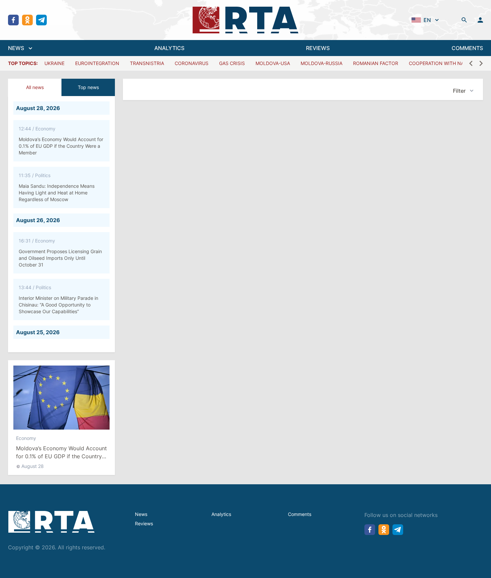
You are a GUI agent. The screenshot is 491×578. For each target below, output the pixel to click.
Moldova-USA (273, 63)
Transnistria (147, 63)
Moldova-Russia (321, 63)
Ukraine (54, 63)
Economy (26, 438)
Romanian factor (375, 63)
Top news (88, 87)
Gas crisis (232, 63)
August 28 (32, 466)
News (141, 514)
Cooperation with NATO (439, 63)
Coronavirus (191, 63)
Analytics (221, 514)
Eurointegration (97, 63)
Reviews (144, 523)
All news (35, 87)
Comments (299, 514)
